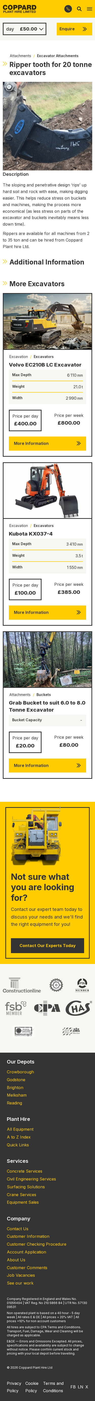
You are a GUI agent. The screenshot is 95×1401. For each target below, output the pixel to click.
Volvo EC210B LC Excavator (45, 364)
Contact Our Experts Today (48, 945)
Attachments (20, 56)
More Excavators (37, 284)
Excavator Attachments (58, 56)
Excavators (44, 356)
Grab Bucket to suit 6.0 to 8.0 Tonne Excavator (47, 706)
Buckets (43, 694)
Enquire (67, 28)
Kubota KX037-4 (31, 533)
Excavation (18, 356)
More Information (31, 443)
